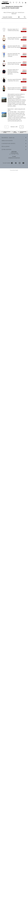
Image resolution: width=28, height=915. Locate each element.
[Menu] (25, 2)
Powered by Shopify (14, 170)
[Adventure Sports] (5, 2)
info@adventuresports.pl (14, 157)
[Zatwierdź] (24, 17)
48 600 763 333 (14, 152)
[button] (19, 17)
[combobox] (12, 17)
